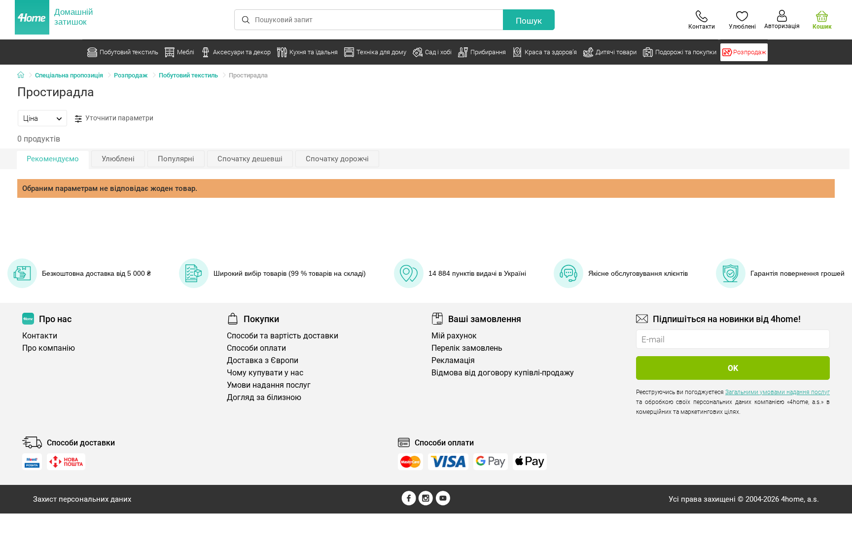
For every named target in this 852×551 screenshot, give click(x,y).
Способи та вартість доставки (282, 335)
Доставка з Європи (262, 360)
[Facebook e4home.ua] (408, 503)
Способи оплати (256, 348)
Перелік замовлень (466, 348)
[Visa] (448, 461)
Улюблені (118, 158)
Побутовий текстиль (188, 75)
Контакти (39, 335)
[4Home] (24, 75)
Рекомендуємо (53, 158)
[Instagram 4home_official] (425, 503)
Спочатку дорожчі (337, 158)
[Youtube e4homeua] (442, 503)
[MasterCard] (410, 461)
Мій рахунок (454, 335)
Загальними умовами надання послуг (777, 392)
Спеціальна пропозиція (69, 75)
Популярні (176, 158)
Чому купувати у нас (265, 372)
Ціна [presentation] (30, 118)
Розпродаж (131, 75)
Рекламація (453, 360)
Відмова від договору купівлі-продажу (502, 372)
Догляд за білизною (264, 397)
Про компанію (48, 348)
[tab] (42, 118)
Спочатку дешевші (250, 158)
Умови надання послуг (269, 385)
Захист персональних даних (82, 499)
